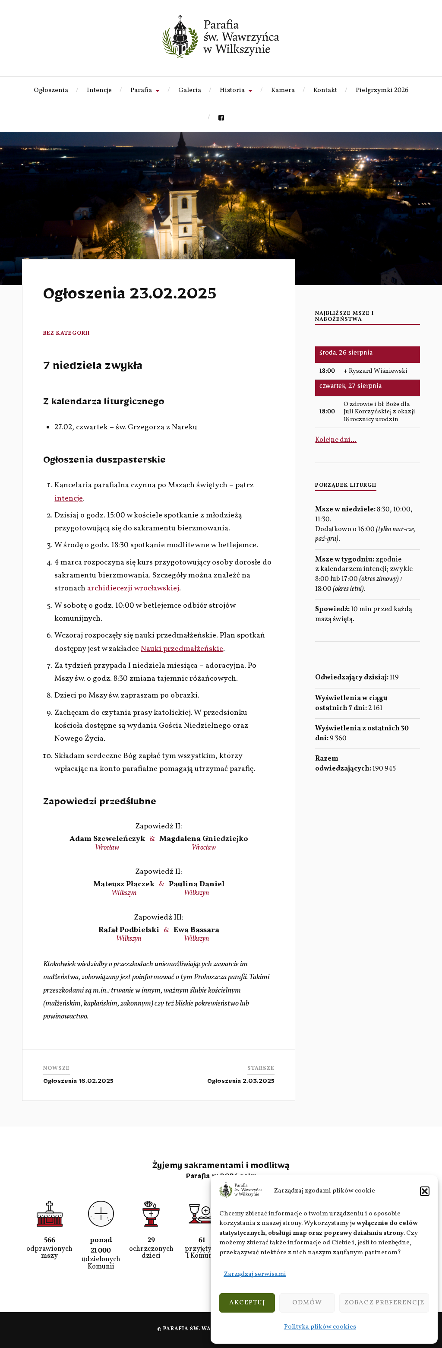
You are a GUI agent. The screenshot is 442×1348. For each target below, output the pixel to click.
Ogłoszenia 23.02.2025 (129, 297)
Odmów (307, 1302)
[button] (424, 1191)
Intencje (99, 90)
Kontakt (325, 90)
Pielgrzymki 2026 (382, 90)
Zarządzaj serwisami (255, 1274)
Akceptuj (247, 1302)
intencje (68, 498)
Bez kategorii (66, 333)
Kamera (283, 90)
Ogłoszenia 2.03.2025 (241, 1082)
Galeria (189, 90)
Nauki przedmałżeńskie (182, 649)
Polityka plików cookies (320, 1327)
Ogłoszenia (51, 90)
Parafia (141, 90)
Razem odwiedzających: (344, 764)
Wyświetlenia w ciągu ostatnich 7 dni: (351, 703)
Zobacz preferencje (384, 1302)
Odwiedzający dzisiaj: (352, 677)
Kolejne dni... (336, 440)
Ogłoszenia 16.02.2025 (78, 1082)
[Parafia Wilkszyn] (220, 36)
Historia (232, 90)
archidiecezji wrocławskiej (133, 588)
